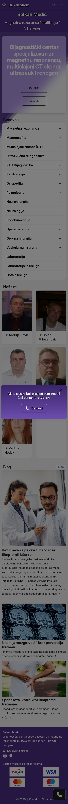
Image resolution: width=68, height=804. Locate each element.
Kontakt (36, 408)
